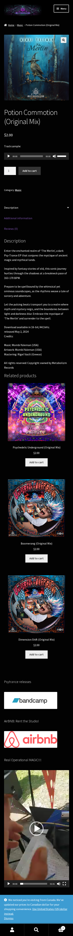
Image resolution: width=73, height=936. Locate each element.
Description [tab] (11, 207)
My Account (12, 930)
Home (11, 25)
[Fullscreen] (64, 884)
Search (36, 930)
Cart (56, 926)
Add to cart (30, 170)
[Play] (8, 156)
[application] (36, 156)
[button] (63, 40)
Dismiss (8, 918)
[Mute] (54, 156)
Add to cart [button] (36, 462)
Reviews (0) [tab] (11, 228)
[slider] (62, 156)
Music (20, 25)
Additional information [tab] (18, 218)
